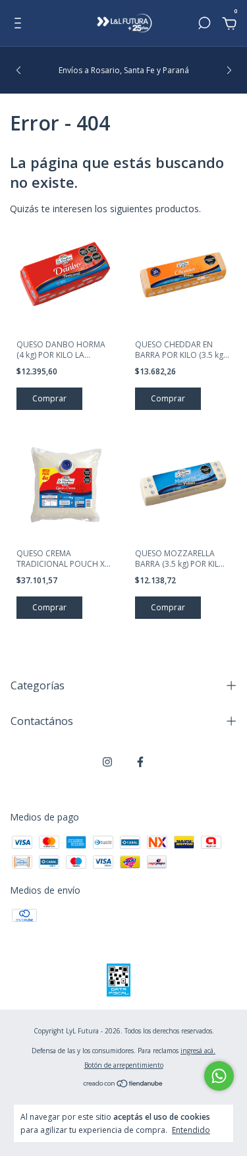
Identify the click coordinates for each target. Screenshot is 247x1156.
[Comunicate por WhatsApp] (219, 1076)
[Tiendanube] (123, 1084)
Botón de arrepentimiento (123, 1065)
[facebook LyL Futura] (140, 761)
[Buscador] (204, 25)
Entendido (191, 1129)
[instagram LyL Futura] (107, 761)
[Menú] (20, 25)
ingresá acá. (197, 1050)
